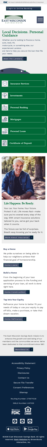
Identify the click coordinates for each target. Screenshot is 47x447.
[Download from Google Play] (31, 430)
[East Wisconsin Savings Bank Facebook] (15, 423)
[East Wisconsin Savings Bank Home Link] (14, 19)
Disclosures (23, 373)
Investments (16, 95)
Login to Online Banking (19, 8)
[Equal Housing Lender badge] (28, 411)
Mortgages (15, 119)
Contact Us (23, 378)
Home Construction (15, 292)
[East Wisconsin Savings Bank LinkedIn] (22, 423)
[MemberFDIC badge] (16, 412)
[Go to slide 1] (21, 71)
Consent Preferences (23, 387)
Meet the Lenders (13, 59)
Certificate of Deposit (21, 143)
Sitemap (23, 392)
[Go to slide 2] (25, 71)
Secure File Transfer (23, 382)
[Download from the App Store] (13, 430)
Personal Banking (19, 107)
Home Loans (11, 265)
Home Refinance (13, 319)
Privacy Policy (23, 368)
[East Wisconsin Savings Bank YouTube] (30, 423)
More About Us (21, 349)
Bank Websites (20, 439)
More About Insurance (17, 237)
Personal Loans (18, 131)
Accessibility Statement (23, 363)
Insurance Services (19, 83)
